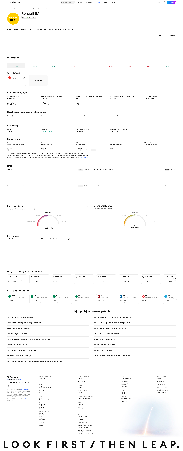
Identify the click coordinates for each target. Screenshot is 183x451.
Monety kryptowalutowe (45, 387)
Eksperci (123, 399)
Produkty (79, 2)
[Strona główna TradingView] (14, 2)
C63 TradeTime (81, 419)
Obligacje (41, 386)
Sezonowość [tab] (58, 29)
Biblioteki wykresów (161, 380)
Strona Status (81, 435)
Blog (79, 407)
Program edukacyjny (162, 393)
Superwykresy (42, 378)
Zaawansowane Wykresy (162, 383)
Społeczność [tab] (31, 29)
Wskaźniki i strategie (126, 398)
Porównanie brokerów (83, 390)
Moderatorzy (124, 386)
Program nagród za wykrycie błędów (86, 433)
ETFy (40, 384)
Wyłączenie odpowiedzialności (85, 425)
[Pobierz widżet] (163, 35)
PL (161, 2)
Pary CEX (41, 389)
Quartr (26, 398)
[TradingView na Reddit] (28, 382)
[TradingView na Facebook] (11, 382)
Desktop (41, 425)
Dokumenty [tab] (23, 29)
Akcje (40, 382)
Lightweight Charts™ (161, 381)
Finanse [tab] (16, 29)
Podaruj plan (81, 383)
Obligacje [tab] (70, 29)
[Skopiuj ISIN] (89, 150)
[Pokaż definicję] (20, 96)
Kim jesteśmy (81, 404)
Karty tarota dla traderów (84, 418)
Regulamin (123, 384)
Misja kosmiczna (82, 405)
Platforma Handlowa (161, 384)
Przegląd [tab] (9, 29)
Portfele (41, 413)
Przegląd (80, 387)
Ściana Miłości (124, 380)
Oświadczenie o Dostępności (84, 430)
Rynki (98, 2)
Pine (40, 392)
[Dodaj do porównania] (24, 78)
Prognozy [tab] (50, 29)
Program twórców (125, 383)
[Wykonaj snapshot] (160, 35)
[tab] (80, 170)
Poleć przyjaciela (125, 381)
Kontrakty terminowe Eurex (84, 398)
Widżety (159, 378)
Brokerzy (105, 2)
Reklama (159, 389)
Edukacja (123, 392)
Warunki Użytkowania (83, 424)
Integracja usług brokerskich (163, 390)
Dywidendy (42, 407)
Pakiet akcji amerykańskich (84, 399)
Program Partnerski (161, 392)
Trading (122, 390)
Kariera (79, 410)
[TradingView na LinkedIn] (20, 382)
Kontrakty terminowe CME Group (85, 396)
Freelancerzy (124, 401)
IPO (40, 408)
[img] (33, 17)
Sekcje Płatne (124, 403)
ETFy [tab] (64, 29)
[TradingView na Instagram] (17, 382)
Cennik (79, 380)
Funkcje (80, 378)
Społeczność (89, 2)
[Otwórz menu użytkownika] (164, 2)
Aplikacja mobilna (43, 424)
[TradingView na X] (8, 382)
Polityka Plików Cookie (83, 428)
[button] (83, 2)
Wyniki (40, 405)
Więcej (113, 2)
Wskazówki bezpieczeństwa (84, 431)
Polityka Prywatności (83, 427)
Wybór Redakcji (124, 393)
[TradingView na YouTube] (14, 382)
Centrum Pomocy (82, 408)
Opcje (40, 416)
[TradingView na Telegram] (22, 382)
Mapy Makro (42, 418)
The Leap (80, 392)
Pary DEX (41, 390)
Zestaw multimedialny (83, 412)
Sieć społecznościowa (126, 378)
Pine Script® (42, 419)
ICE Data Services (24, 389)
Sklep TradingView (82, 416)
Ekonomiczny (42, 404)
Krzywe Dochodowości (44, 414)
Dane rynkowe (81, 381)
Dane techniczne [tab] (41, 29)
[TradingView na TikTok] (25, 382)
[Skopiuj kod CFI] (116, 150)
